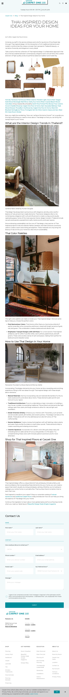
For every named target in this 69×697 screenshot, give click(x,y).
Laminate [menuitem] (8, 664)
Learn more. (34, 694)
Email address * (40, 555)
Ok (57, 692)
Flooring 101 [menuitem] (40, 657)
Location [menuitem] (54, 662)
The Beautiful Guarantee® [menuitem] (41, 666)
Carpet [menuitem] (7, 660)
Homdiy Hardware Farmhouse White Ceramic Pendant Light (25, 100)
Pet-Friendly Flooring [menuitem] (40, 661)
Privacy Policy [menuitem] (56, 677)
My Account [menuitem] (55, 668)
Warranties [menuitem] (40, 670)
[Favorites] (62, 3)
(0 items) (66, 3)
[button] (59, 3)
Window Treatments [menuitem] (8, 671)
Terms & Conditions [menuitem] (55, 672)
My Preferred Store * (42, 566)
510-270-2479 (46, 10)
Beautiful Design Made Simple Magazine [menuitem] (25, 657)
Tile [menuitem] (6, 667)
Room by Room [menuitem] (57, 654)
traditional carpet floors (24, 496)
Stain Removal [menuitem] (41, 651)
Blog (16, 16)
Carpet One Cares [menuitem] (55, 658)
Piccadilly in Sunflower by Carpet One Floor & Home (33, 108)
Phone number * (10, 555)
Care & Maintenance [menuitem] (41, 677)
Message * (8, 578)
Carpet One (8, 16)
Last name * (39, 527)
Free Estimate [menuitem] (9, 675)
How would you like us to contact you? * (17, 545)
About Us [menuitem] (55, 651)
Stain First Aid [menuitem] (41, 654)
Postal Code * (9, 566)
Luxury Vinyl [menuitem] (9, 654)
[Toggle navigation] (2, 3)
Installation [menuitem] (40, 673)
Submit (34, 605)
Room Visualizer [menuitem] (26, 651)
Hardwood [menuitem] (8, 657)
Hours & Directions (11, 626)
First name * (8, 527)
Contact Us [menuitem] (55, 665)
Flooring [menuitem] (7, 651)
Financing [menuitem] (8, 683)
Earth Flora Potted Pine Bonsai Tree (44, 104)
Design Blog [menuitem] (24, 663)
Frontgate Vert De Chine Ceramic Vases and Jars (41, 110)
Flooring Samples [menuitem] (7, 679)
